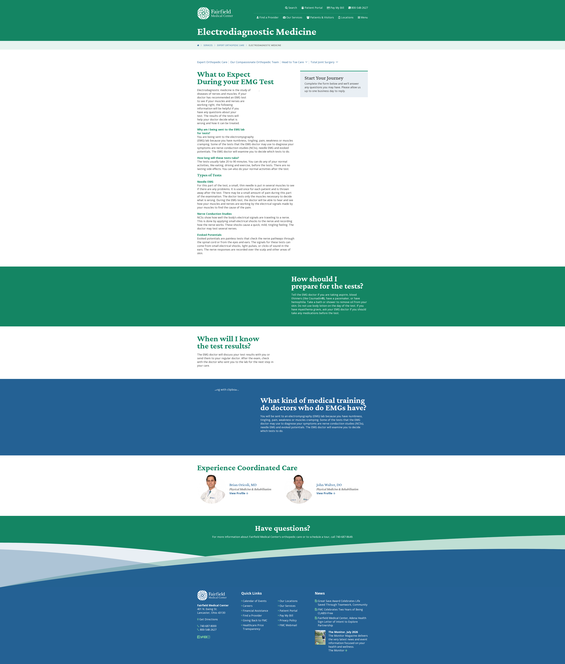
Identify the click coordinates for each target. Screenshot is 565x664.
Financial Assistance (255, 610)
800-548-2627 (359, 7)
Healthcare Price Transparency (253, 627)
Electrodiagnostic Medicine (265, 45)
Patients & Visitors (321, 17)
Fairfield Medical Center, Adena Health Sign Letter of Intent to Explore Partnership (342, 621)
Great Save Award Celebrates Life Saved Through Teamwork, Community (342, 602)
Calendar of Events (254, 601)
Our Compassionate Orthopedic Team (254, 62)
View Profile (237, 493)
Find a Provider (269, 17)
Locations (346, 17)
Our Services (294, 17)
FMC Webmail (288, 625)
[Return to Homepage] (198, 45)
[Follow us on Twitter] (201, 636)
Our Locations (289, 601)
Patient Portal (313, 7)
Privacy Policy (288, 620)
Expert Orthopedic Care (230, 45)
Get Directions (208, 619)
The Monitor (336, 650)
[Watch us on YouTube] (205, 636)
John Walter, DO (329, 485)
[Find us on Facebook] (198, 636)
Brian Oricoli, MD (243, 485)
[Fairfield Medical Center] (215, 13)
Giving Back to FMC (255, 620)
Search (292, 7)
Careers (247, 606)
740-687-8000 (207, 626)
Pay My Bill (337, 7)
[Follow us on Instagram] (208, 636)
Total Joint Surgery (322, 62)
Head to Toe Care (293, 62)
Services (208, 45)
